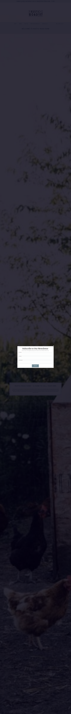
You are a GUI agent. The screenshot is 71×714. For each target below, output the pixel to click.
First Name (20, 352)
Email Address (20, 360)
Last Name (20, 356)
